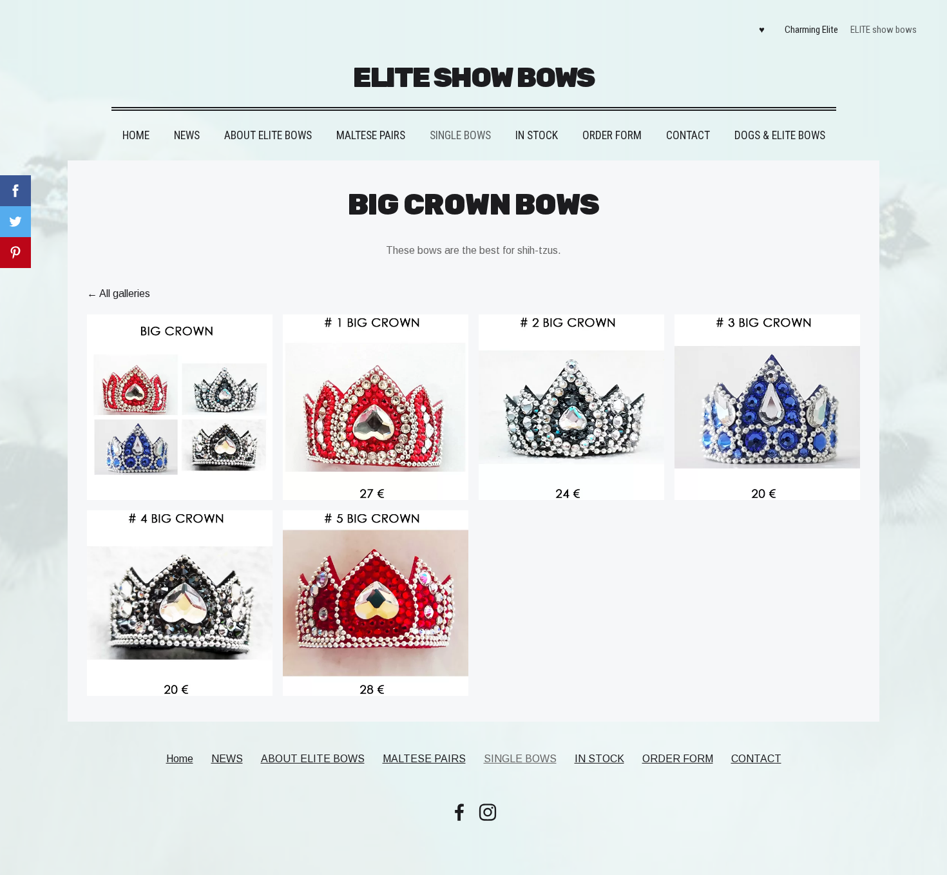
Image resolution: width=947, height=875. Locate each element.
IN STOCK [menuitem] (536, 135)
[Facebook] (459, 812)
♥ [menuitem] (762, 29)
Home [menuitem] (135, 135)
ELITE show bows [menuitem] (883, 29)
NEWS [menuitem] (187, 135)
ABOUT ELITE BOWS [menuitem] (268, 135)
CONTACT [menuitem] (688, 135)
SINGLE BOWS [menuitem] (460, 135)
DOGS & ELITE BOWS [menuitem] (779, 135)
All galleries (124, 293)
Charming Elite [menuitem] (811, 29)
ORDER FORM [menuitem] (612, 135)
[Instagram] (488, 812)
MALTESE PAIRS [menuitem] (370, 135)
